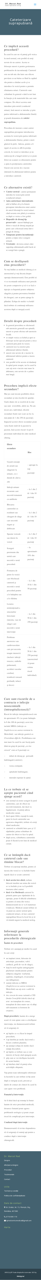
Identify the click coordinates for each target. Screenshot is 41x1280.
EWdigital (20, 1276)
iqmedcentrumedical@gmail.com (18, 1220)
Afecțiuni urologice (11, 1165)
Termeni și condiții (11, 1191)
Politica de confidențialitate (14, 1195)
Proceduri (8, 1170)
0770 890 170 (11, 1216)
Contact (7, 1179)
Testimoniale (9, 1174)
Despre (7, 1160)
